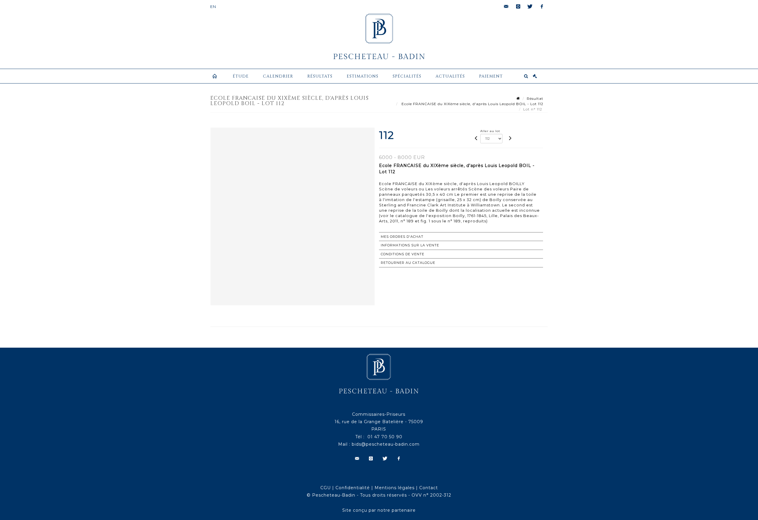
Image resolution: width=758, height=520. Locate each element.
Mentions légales (395, 487)
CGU (325, 487)
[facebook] (542, 6)
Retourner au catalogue (408, 263)
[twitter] (530, 6)
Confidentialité (352, 487)
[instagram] (518, 6)
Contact (428, 487)
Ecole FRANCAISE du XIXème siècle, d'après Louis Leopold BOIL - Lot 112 (471, 104)
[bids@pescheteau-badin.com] (506, 6)
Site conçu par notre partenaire (379, 510)
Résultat (535, 98)
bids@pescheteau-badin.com (386, 444)
